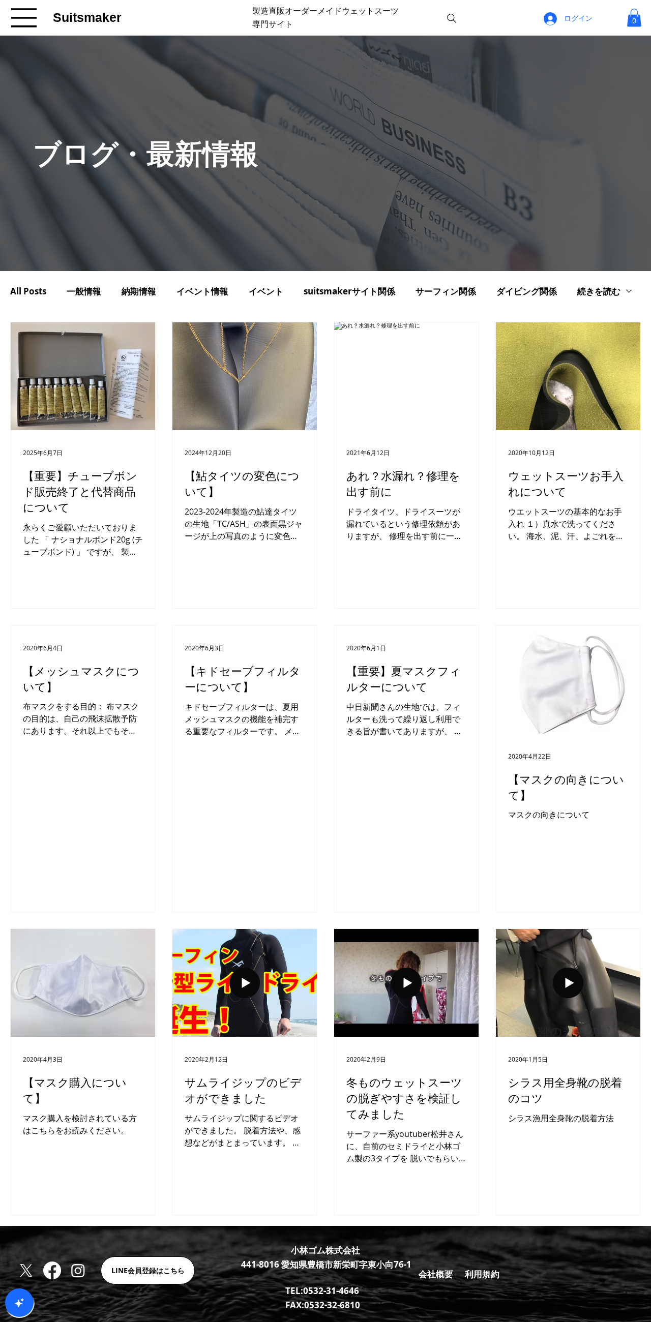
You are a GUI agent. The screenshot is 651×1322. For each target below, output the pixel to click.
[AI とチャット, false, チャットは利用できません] (19, 1302)
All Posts (28, 291)
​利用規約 (482, 1274)
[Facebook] (52, 1270)
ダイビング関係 (526, 291)
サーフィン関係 (446, 291)
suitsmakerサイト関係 (349, 291)
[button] (634, 17)
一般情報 (84, 291)
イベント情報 (202, 291)
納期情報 (139, 291)
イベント (266, 291)
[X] (26, 1270)
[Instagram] (78, 1270)
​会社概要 (436, 1274)
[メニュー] (24, 18)
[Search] (451, 18)
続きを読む (598, 291)
